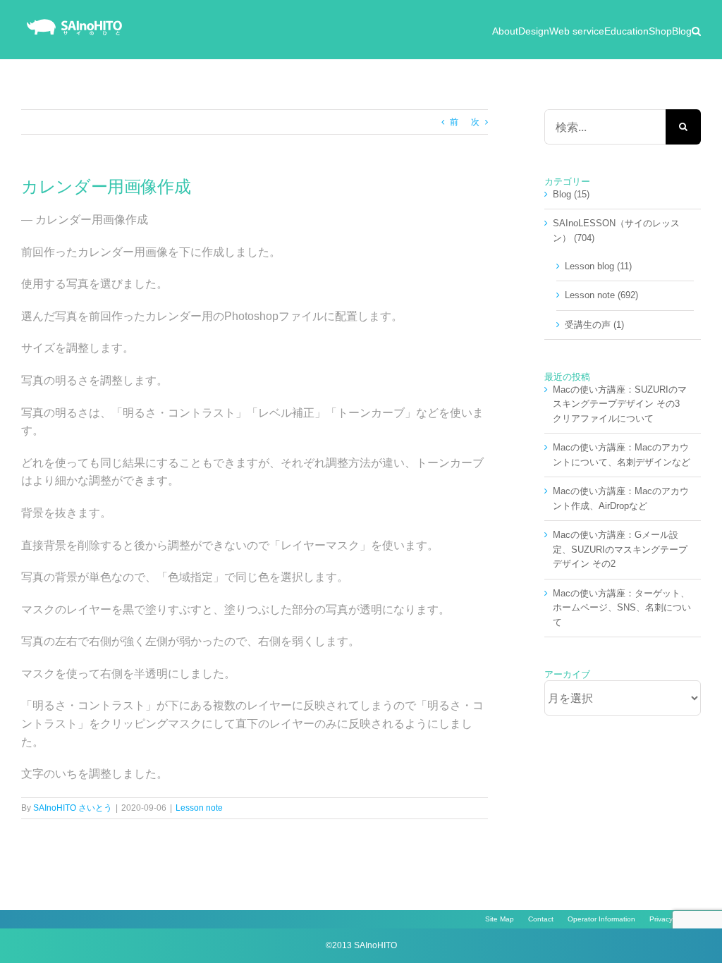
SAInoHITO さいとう (72, 808)
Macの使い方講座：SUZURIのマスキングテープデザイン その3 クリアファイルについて (621, 404)
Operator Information (601, 919)
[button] (696, 29)
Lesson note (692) (601, 295)
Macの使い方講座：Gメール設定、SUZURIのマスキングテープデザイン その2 (620, 549)
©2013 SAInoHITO (361, 945)
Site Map (499, 919)
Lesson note (199, 808)
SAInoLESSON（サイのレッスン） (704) (616, 230)
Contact (540, 919)
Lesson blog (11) (598, 266)
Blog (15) (571, 194)
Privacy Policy (671, 919)
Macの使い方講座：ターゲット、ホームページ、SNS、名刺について (622, 607)
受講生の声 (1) (594, 324)
